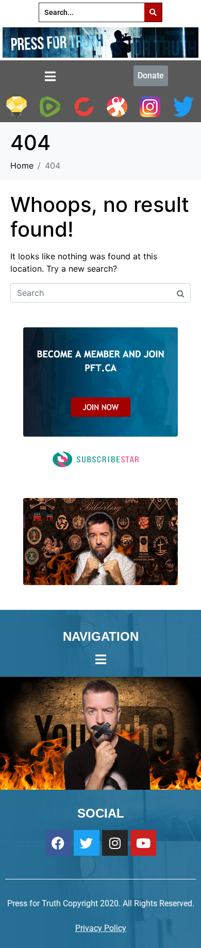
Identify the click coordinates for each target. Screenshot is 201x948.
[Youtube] (143, 843)
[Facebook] (58, 843)
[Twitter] (86, 843)
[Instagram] (115, 843)
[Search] (153, 12)
